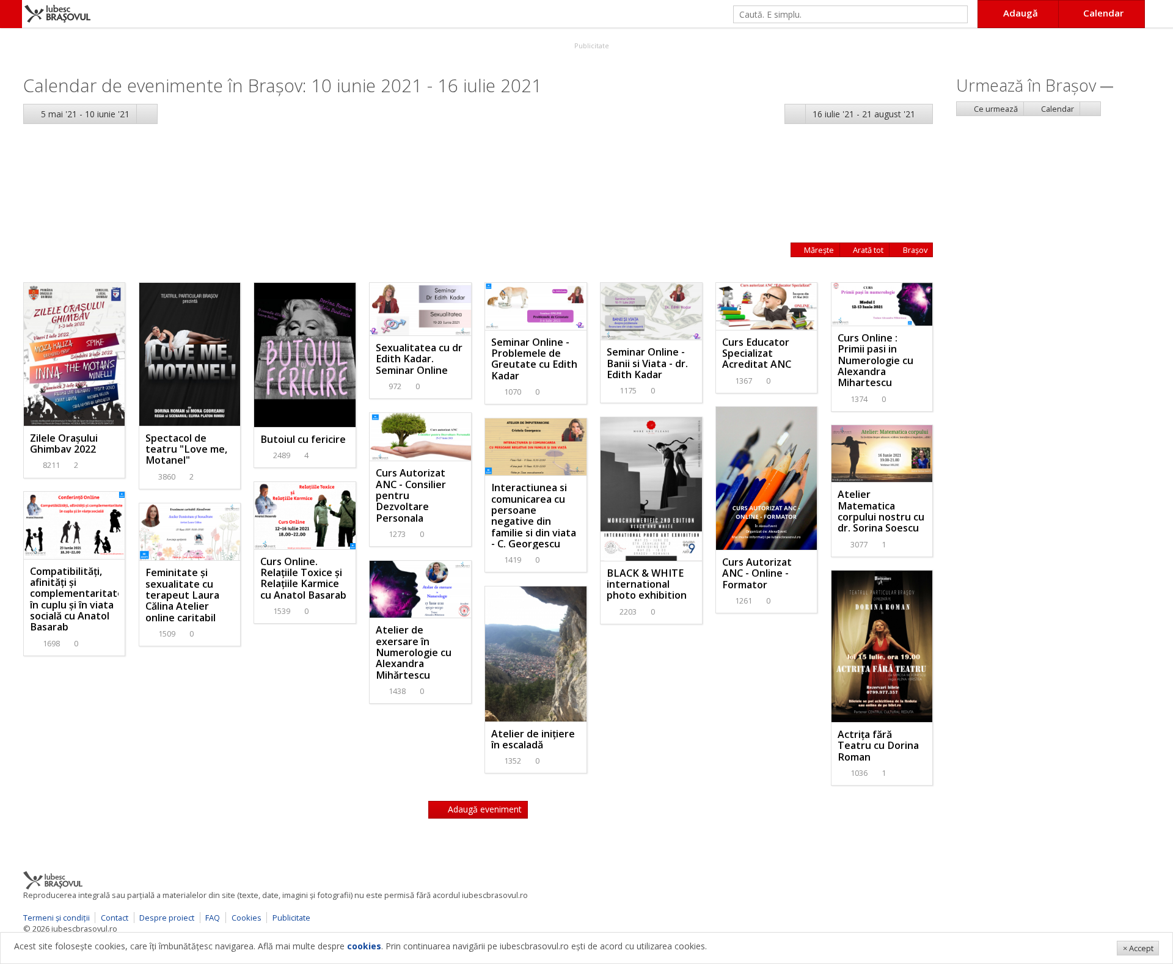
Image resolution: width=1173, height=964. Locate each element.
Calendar (1056, 108)
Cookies (246, 917)
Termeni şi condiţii (56, 917)
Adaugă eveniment (483, 809)
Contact (114, 917)
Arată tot (867, 249)
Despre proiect (166, 917)
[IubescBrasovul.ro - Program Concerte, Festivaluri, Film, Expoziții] (11, 14)
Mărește (818, 249)
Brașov (914, 249)
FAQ (212, 917)
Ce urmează (995, 108)
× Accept (1138, 948)
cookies (364, 946)
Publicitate (590, 45)
